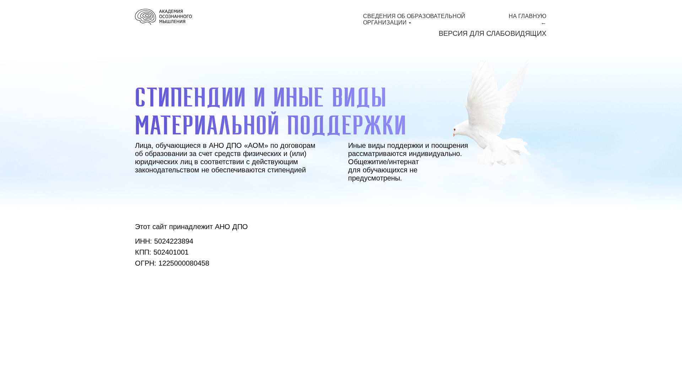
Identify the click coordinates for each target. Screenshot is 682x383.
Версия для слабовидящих (492, 33)
